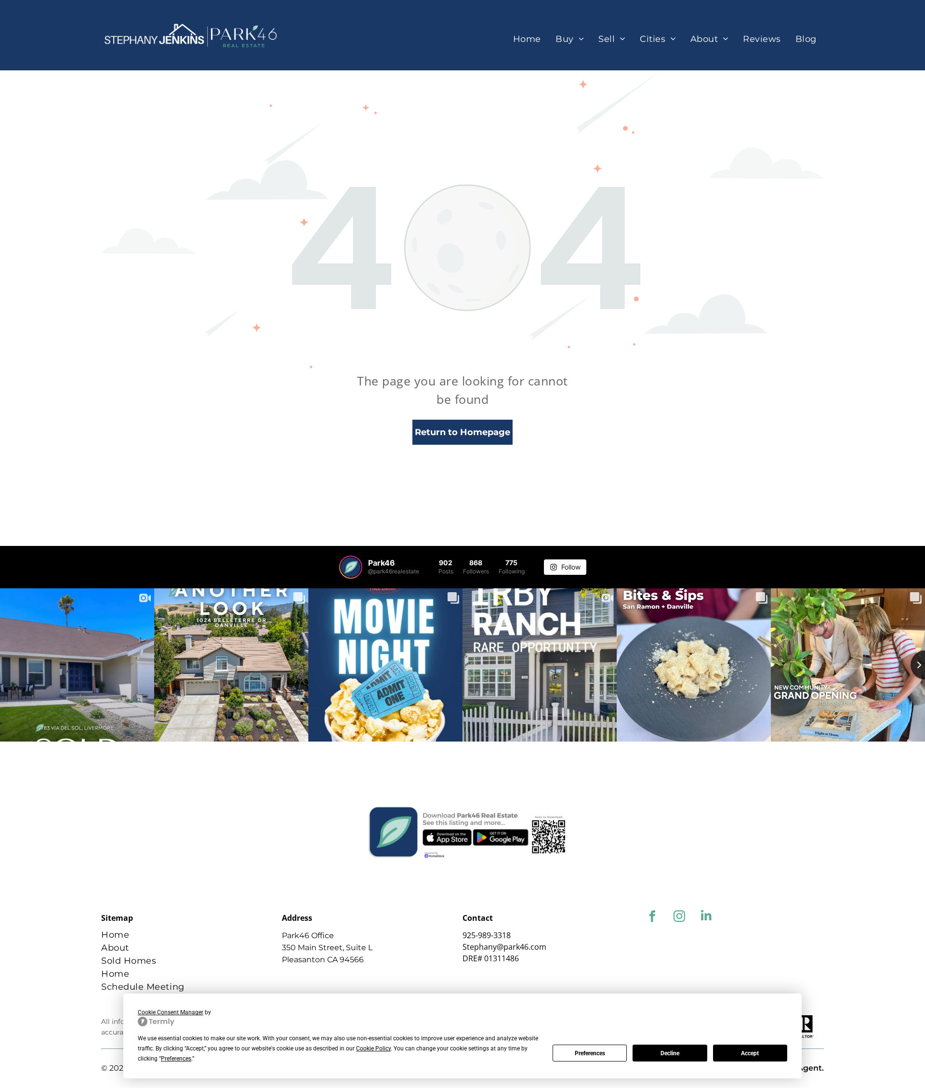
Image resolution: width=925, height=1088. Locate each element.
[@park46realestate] (350, 567)
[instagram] (679, 917)
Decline (670, 1053)
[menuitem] (527, 39)
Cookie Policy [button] (373, 1048)
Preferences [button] (176, 1058)
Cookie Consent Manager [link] (170, 1012)
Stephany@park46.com (504, 947)
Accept (750, 1053)
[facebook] (652, 917)
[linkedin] (706, 917)
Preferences (590, 1053)
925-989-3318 (486, 935)
